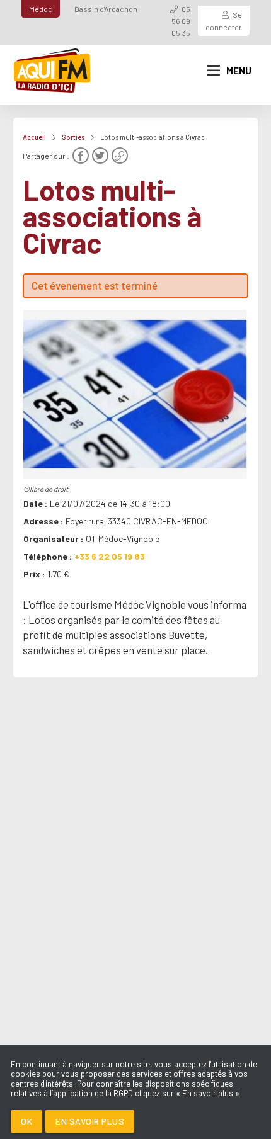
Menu (238, 70)
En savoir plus (89, 1121)
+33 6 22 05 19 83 (109, 556)
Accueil (34, 137)
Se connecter (223, 20)
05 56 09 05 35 (180, 20)
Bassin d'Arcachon (105, 8)
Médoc (40, 8)
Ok (26, 1121)
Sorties (73, 137)
